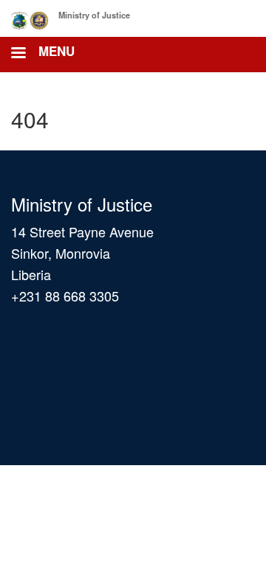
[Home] (31, 17)
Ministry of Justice (94, 15)
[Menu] (17, 54)
